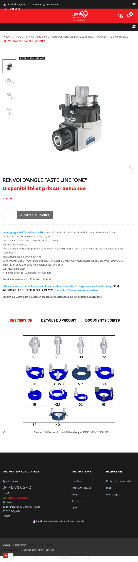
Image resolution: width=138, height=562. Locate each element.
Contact (76, 494)
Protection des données (119, 481)
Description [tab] (21, 320)
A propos (77, 501)
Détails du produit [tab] (58, 320)
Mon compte (113, 494)
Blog (108, 487)
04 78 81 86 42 (13, 9)
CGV (74, 507)
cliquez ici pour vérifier (95, 521)
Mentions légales (81, 487)
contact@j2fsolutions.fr (46, 4)
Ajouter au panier (35, 215)
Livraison (77, 481)
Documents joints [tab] (102, 320)
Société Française (16, 4)
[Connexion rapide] (121, 15)
